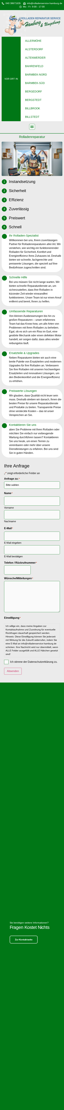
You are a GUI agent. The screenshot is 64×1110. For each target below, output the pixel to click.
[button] (32, 127)
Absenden (13, 671)
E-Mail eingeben (12, 542)
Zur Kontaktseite (23, 939)
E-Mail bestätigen (13, 556)
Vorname (9, 507)
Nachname (10, 521)
